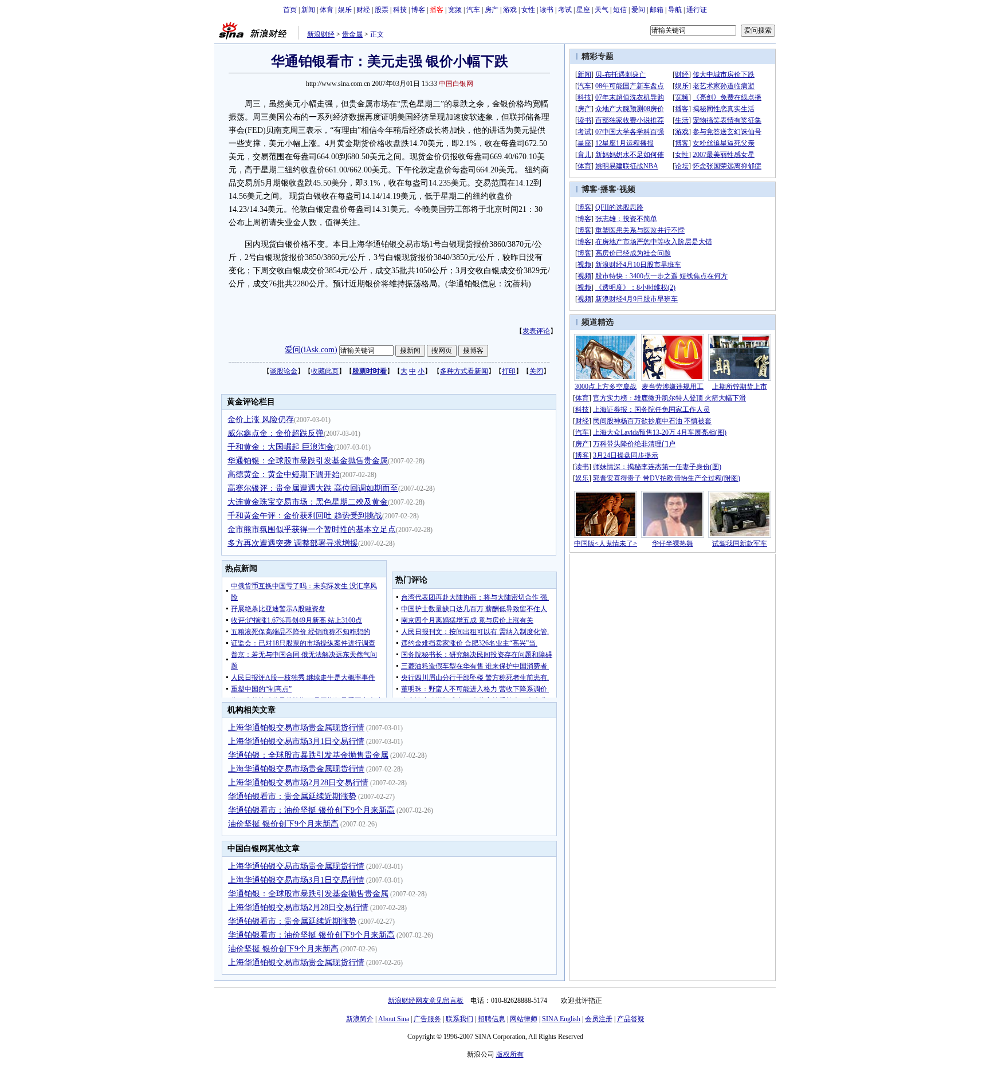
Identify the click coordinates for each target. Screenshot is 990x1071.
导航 (675, 10)
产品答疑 (631, 1019)
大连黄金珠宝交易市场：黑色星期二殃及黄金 (307, 502)
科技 (400, 10)
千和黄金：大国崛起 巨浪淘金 (280, 447)
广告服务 (427, 1019)
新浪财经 (321, 34)
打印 (509, 371)
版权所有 (510, 1054)
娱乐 (345, 10)
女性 (528, 10)
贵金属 (352, 34)
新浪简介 (360, 1019)
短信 (620, 10)
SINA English (561, 1019)
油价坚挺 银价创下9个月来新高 (283, 824)
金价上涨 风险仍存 (260, 419)
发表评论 (536, 331)
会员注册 (598, 1019)
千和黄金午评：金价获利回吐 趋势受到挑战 (304, 515)
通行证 (696, 10)
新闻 (308, 10)
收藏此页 (325, 371)
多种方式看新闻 (464, 371)
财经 (363, 10)
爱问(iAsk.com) (311, 349)
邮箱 (656, 10)
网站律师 (523, 1019)
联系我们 (459, 1019)
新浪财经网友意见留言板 (425, 1001)
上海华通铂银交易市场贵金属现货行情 (296, 727)
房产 (491, 10)
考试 (565, 10)
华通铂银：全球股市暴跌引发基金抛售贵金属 (307, 460)
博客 (418, 10)
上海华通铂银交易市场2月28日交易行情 (298, 782)
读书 (546, 10)
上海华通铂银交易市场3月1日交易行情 (296, 741)
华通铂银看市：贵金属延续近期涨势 (292, 796)
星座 (583, 10)
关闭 (536, 371)
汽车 (473, 10)
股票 (381, 10)
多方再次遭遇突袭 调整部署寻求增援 (292, 543)
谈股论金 (283, 371)
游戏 (510, 10)
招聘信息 (491, 1019)
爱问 (638, 10)
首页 (290, 10)
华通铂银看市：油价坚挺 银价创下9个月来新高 (311, 810)
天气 (601, 10)
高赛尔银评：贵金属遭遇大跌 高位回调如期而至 (312, 488)
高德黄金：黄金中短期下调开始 (283, 474)
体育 (326, 10)
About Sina (393, 1019)
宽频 (455, 10)
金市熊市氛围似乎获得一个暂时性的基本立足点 (311, 529)
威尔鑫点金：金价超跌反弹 (275, 433)
